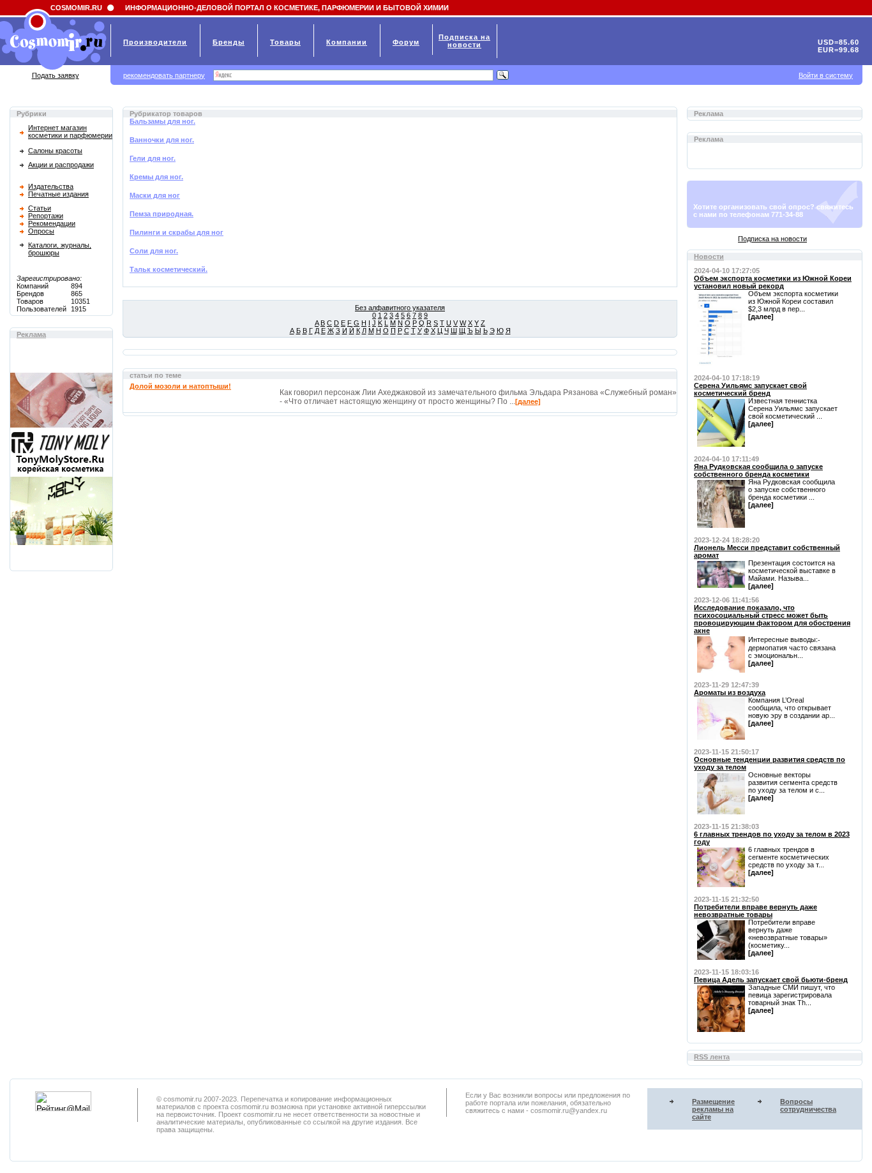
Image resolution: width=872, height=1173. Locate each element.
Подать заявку (55, 75)
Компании (346, 42)
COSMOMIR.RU (76, 7)
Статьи (39, 208)
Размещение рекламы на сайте (713, 1109)
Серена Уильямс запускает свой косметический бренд (750, 389)
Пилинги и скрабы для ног (176, 232)
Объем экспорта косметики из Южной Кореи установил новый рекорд (773, 282)
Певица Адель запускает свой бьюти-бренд (771, 979)
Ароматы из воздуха (729, 692)
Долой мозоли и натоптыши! (180, 386)
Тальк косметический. (168, 269)
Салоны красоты (55, 150)
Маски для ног (155, 195)
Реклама (31, 334)
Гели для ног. (153, 158)
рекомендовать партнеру (164, 75)
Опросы (41, 231)
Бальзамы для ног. (162, 121)
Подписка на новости (772, 239)
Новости (709, 256)
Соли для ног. (154, 251)
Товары (285, 42)
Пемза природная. (161, 214)
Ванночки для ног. (162, 140)
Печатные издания (58, 194)
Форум (406, 42)
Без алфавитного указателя (400, 307)
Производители (155, 42)
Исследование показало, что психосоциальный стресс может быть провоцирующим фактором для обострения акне (772, 619)
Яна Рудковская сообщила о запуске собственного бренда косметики (758, 470)
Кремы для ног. (156, 177)
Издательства (50, 186)
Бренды (228, 42)
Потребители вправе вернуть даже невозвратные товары (755, 910)
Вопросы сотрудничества (808, 1105)
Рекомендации (51, 223)
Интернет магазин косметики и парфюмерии (70, 131)
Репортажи (45, 216)
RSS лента (712, 1057)
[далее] (528, 401)
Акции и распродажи (61, 164)
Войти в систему (826, 75)
